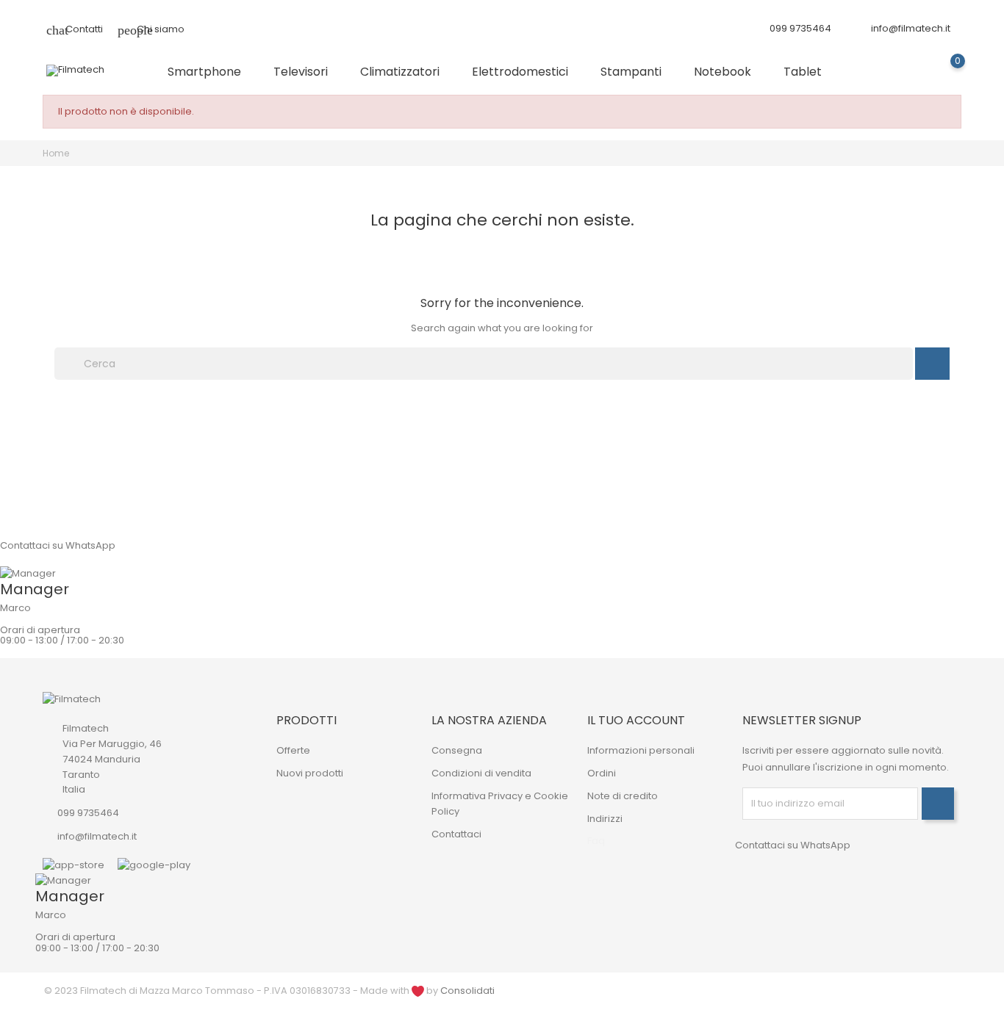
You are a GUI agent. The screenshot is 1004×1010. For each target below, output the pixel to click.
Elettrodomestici (526, 72)
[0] (943, 71)
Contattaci (456, 834)
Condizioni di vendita (481, 773)
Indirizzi (605, 819)
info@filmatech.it (910, 28)
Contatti (74, 29)
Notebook (728, 72)
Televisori (306, 72)
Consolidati (467, 991)
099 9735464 (88, 813)
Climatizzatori (405, 72)
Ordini (601, 773)
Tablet (808, 72)
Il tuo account (636, 720)
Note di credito (622, 796)
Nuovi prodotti (309, 773)
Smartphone (210, 72)
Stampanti (636, 72)
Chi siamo (151, 29)
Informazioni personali (641, 750)
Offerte (293, 750)
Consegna (456, 750)
